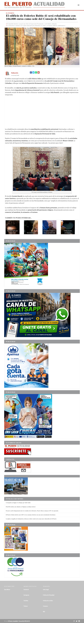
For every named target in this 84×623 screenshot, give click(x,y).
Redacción (14, 73)
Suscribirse (7, 589)
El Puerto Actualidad (13, 621)
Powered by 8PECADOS (24, 621)
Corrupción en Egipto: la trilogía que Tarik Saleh (18, 503)
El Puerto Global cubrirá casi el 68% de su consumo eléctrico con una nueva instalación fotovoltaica (30, 515)
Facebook (26, 589)
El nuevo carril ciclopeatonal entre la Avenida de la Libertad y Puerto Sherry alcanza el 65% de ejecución (32, 511)
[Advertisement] (42, 111)
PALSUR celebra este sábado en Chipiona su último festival (20, 507)
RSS (44, 611)
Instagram (26, 595)
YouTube (26, 600)
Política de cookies (48, 600)
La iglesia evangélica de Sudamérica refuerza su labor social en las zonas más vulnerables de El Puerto (31, 519)
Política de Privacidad (48, 595)
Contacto (45, 606)
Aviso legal (46, 589)
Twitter (26, 606)
